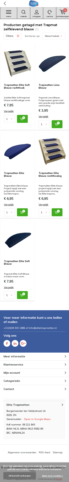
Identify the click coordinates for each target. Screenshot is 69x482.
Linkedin (15, 343)
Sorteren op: (32, 36)
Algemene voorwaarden (22, 452)
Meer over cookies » (52, 475)
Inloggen (37, 16)
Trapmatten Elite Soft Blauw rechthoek (17, 86)
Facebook (7, 343)
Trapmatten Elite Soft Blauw (17, 263)
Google (23, 343)
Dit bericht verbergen (20, 475)
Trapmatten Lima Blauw (49, 86)
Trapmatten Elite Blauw (14, 174)
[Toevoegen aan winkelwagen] (22, 119)
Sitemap (58, 452)
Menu (8, 16)
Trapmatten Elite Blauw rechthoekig (50, 174)
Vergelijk (9, 111)
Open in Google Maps (37, 419)
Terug (4, 3)
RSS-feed (44, 452)
